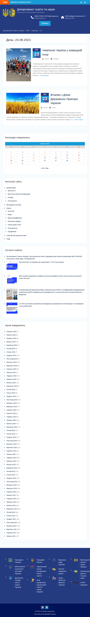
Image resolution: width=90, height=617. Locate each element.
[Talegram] (85, 2)
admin (47, 59)
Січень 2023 (10, 475)
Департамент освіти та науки (36, 9)
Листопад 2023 (11, 441)
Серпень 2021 (11, 533)
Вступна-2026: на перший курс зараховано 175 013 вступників (41, 262)
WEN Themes (51, 614)
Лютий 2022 (10, 512)
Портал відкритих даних (63, 571)
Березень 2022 (11, 509)
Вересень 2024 (11, 406)
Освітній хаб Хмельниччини (16, 235)
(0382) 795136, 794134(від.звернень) (46, 16)
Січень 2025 (10, 393)
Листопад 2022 (11, 481)
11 (33, 155)
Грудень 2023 (11, 437)
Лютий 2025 (10, 389)
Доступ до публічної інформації (19, 194)
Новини (56, 59)
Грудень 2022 (11, 478)
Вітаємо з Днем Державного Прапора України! (64, 99)
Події (53, 107)
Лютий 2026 (10, 348)
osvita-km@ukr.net (40, 18)
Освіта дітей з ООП (14, 225)
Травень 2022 (11, 502)
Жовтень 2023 (11, 444)
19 (45, 158)
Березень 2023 (11, 468)
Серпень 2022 (11, 492)
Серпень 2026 (11, 331)
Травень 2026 (11, 338)
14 (67, 155)
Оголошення (12, 201)
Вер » (47, 168)
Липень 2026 (11, 335)
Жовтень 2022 (11, 485)
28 (67, 160)
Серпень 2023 (11, 451)
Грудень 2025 (11, 355)
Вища (10, 214)
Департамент (11, 188)
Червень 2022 (11, 499)
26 (45, 160)
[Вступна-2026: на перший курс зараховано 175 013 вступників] (11, 267)
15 (79, 155)
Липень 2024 (11, 413)
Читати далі (44, 75)
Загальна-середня (14, 221)
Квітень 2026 (11, 342)
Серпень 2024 (11, 410)
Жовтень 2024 (11, 403)
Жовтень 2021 (11, 526)
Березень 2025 (11, 386)
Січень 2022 (10, 516)
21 (67, 158)
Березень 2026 (11, 345)
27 (56, 160)
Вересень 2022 (11, 488)
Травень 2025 (11, 379)
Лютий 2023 (10, 471)
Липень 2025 (11, 372)
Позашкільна (12, 228)
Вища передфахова (15, 218)
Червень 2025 (11, 376)
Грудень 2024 (11, 396)
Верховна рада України (62, 562)
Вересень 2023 (11, 447)
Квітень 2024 (11, 423)
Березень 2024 (11, 427)
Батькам (11, 211)
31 (22, 163)
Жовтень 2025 (11, 362)
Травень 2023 (11, 461)
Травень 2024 (11, 420)
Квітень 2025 (11, 383)
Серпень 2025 (11, 369)
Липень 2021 (11, 536)
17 (22, 158)
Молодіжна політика (13, 205)
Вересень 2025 (11, 366)
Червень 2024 (11, 417)
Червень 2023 (11, 458)
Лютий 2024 (10, 430)
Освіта (8, 208)
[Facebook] (81, 2)
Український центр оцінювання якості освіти (42, 571)
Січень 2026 (10, 352)
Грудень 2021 (11, 519)
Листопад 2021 (11, 522)
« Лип (43, 168)
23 (11, 160)
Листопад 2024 (11, 400)
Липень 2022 (11, 495)
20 (56, 158)
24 (22, 160)
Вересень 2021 (11, 529)
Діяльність (12, 191)
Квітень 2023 (11, 464)
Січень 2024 (10, 434)
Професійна (12, 231)
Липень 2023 (11, 454)
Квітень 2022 (11, 505)
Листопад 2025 (11, 359)
